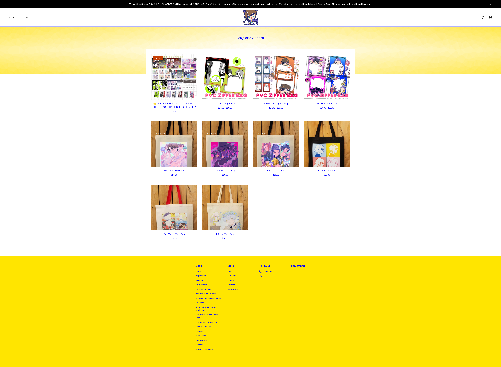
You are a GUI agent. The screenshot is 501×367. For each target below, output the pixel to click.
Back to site (233, 289)
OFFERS (231, 280)
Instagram (268, 271)
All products (201, 275)
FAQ (229, 271)
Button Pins (201, 335)
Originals (199, 331)
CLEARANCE (201, 340)
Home (198, 271)
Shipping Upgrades (204, 349)
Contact (231, 284)
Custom (199, 344)
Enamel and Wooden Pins (207, 322)
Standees (200, 302)
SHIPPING (232, 275)
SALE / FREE (201, 280)
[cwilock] (250, 17)
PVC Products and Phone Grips (207, 316)
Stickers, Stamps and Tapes (208, 298)
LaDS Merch (201, 284)
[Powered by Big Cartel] (298, 266)
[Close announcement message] (490, 4)
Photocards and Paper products (206, 309)
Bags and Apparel (203, 289)
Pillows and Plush (203, 326)
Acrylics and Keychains (206, 293)
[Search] (483, 17)
